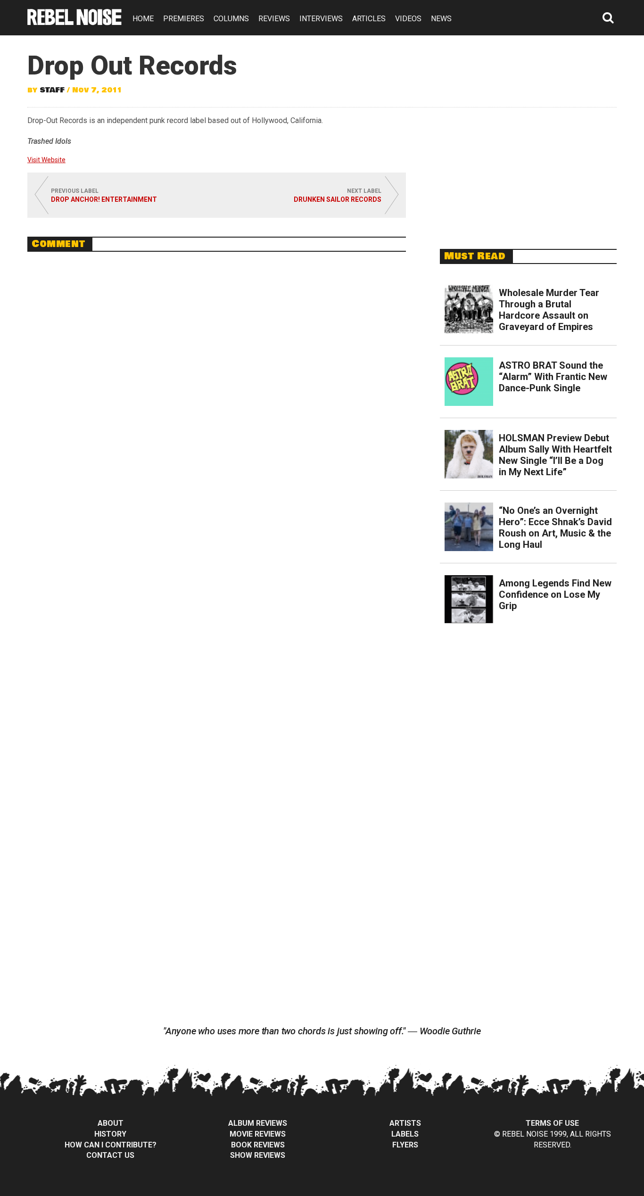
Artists (405, 1123)
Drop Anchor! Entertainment (104, 199)
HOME (143, 18)
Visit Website (46, 160)
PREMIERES (183, 18)
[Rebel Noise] (74, 22)
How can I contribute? (111, 1144)
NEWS (441, 18)
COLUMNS (231, 18)
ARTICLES (369, 18)
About (111, 1123)
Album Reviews (257, 1123)
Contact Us (110, 1155)
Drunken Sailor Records (337, 199)
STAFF (52, 90)
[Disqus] (216, 388)
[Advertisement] (528, 173)
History (110, 1134)
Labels (405, 1134)
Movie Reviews (258, 1134)
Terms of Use (552, 1123)
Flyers (405, 1144)
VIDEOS (408, 18)
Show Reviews (257, 1155)
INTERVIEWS (321, 18)
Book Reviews (258, 1144)
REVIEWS (274, 18)
